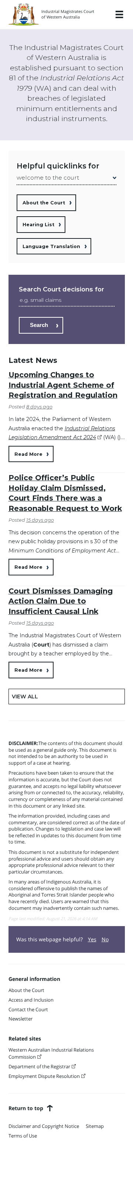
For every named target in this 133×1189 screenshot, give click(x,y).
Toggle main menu (119, 14)
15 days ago (40, 520)
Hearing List (38, 224)
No (105, 939)
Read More (28, 454)
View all (25, 696)
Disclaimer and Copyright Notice (43, 1126)
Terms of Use (22, 1136)
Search (39, 325)
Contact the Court (28, 1009)
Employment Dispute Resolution (44, 1076)
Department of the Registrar (39, 1066)
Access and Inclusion (31, 1000)
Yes (92, 939)
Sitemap (95, 1126)
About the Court (44, 203)
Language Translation (51, 246)
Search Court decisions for (61, 289)
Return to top (25, 1108)
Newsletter (20, 1019)
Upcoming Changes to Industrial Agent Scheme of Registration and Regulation (62, 385)
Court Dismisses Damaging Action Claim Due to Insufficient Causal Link (60, 601)
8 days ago (39, 407)
